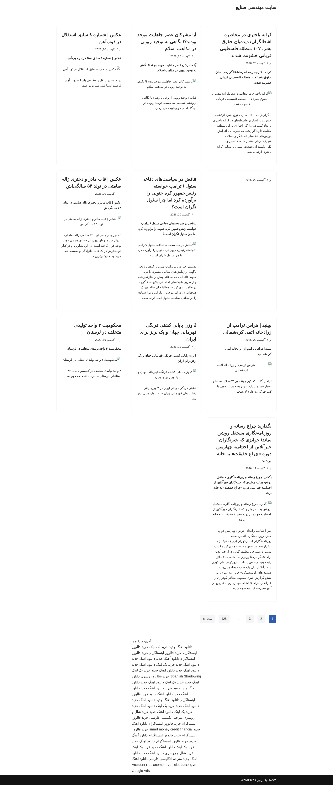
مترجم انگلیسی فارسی (166, 717)
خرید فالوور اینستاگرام (165, 653)
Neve (272, 780)
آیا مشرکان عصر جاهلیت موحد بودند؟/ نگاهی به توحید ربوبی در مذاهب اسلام (166, 41)
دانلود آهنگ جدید (167, 658)
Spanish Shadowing (185, 676)
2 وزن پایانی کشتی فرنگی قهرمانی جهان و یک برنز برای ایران (168, 332)
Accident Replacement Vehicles (156, 765)
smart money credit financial (171, 729)
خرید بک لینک (158, 647)
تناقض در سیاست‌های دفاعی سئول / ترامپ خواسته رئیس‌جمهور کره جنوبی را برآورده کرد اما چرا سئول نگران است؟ (168, 192)
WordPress (248, 780)
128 (224, 618)
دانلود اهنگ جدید (180, 647)
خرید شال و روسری (155, 676)
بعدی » (207, 618)
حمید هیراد (172, 688)
